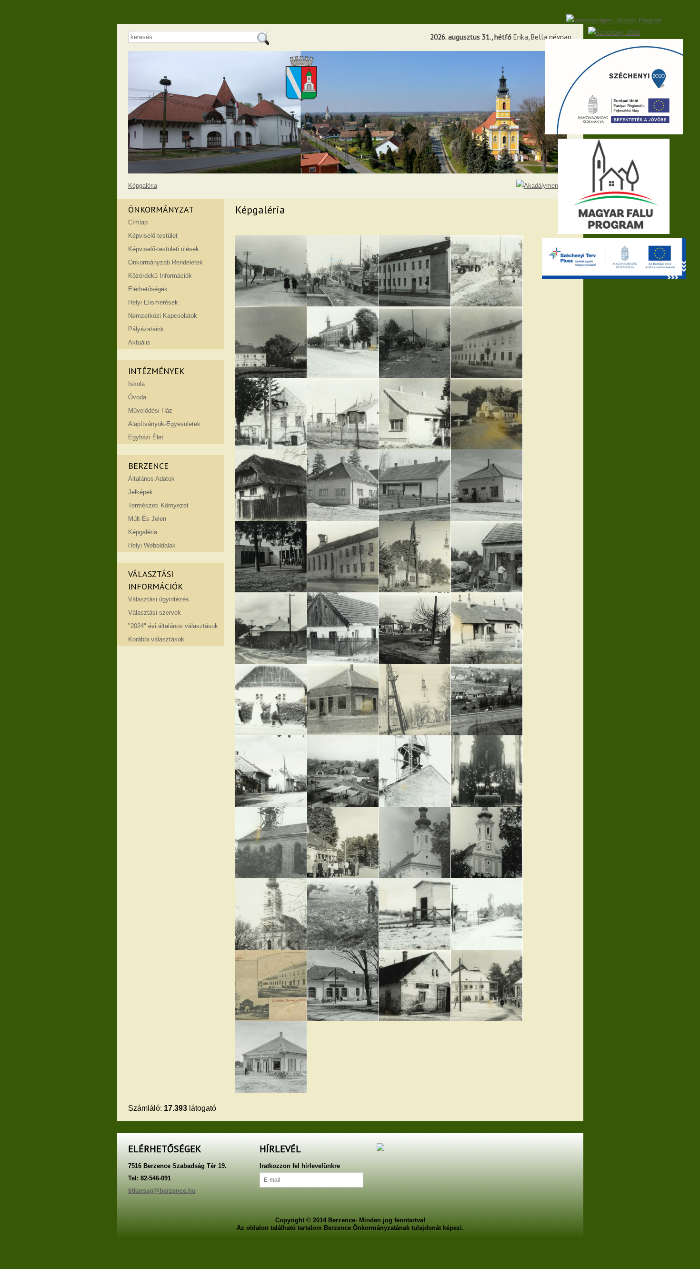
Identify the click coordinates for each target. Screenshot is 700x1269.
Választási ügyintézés (158, 599)
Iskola (136, 383)
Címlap (138, 222)
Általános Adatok (151, 478)
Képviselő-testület (153, 235)
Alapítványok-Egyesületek (164, 423)
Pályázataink (146, 329)
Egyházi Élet (145, 437)
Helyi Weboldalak (152, 545)
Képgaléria (142, 185)
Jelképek (140, 492)
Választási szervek (154, 612)
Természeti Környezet (158, 505)
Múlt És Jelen (147, 518)
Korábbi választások (156, 639)
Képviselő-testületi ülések (163, 249)
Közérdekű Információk (160, 275)
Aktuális (139, 342)
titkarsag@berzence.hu (162, 1190)
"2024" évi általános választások (173, 625)
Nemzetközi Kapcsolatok (162, 315)
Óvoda (137, 397)
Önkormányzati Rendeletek (165, 262)
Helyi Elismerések (153, 302)
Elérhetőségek (148, 289)
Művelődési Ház (150, 410)
